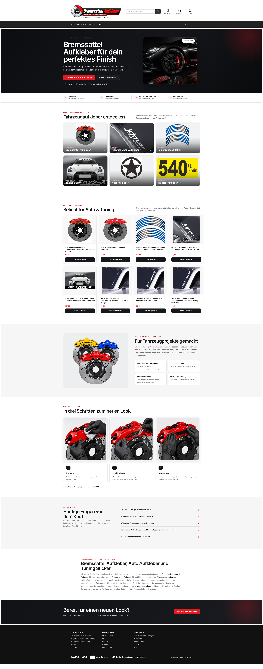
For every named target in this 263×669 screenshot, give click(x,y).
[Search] (158, 11)
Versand (74, 644)
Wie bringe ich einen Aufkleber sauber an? (137, 516)
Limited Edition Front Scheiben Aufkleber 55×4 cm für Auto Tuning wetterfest (184, 300)
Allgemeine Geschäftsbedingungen (84, 639)
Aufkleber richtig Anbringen (144, 636)
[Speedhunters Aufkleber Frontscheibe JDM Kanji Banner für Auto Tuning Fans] (79, 280)
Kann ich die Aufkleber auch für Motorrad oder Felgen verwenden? (147, 530)
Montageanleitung (144, 586)
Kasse (190, 13)
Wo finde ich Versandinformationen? (135, 537)
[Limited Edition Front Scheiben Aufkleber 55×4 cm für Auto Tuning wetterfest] (186, 280)
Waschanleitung (139, 639)
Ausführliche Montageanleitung (76, 487)
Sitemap (74, 647)
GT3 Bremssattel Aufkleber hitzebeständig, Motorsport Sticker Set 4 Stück (79, 249)
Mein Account (107, 636)
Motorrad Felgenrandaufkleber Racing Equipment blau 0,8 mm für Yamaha (150, 248)
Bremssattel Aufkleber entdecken (79, 77)
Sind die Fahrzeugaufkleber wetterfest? (136, 510)
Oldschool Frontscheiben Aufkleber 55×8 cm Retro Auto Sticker (149, 299)
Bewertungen (107, 647)
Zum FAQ (95, 487)
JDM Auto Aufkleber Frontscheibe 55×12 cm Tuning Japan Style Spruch (185, 248)
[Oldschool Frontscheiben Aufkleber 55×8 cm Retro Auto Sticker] (150, 280)
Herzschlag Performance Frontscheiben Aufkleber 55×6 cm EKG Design (115, 300)
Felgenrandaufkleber (165, 577)
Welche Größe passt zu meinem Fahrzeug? (138, 523)
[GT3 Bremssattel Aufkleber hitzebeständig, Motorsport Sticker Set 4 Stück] (79, 229)
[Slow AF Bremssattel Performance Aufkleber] (115, 229)
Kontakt (105, 641)
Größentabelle (139, 641)
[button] (188, 24)
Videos (136, 644)
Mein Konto (168, 13)
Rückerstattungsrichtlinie (80, 641)
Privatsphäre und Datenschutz (82, 636)
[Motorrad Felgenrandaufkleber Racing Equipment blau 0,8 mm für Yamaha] (150, 229)
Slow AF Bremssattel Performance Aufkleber (113, 248)
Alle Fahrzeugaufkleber (108, 77)
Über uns (105, 644)
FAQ (103, 639)
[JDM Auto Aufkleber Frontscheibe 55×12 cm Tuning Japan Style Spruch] (186, 229)
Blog (135, 647)
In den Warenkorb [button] (150, 259)
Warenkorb (180, 13)
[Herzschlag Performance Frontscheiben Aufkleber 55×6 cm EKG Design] (115, 280)
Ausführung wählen (80, 259)
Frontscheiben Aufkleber (122, 577)
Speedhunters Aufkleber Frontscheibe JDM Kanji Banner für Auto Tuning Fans (80, 299)
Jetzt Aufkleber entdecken (186, 612)
